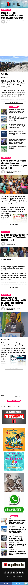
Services (13, 577)
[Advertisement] (14, 39)
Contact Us (19, 577)
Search (2, 395)
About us (8, 577)
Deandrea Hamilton (11, 22)
